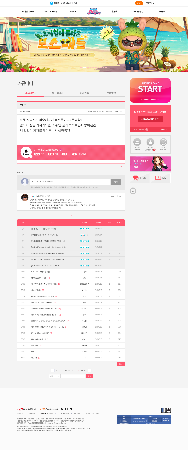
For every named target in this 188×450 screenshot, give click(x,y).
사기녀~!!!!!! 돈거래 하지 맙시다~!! (44, 296)
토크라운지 (30, 93)
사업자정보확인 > (78, 421)
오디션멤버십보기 (149, 149)
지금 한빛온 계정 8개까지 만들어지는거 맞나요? (48, 327)
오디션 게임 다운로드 (150, 99)
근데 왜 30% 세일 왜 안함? (41, 333)
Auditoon (111, 93)
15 (69, 370)
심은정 (84, 351)
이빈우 (84, 272)
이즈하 (27, 111)
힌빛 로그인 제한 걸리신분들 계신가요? (46, 315)
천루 (84, 315)
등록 (116, 182)
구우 (84, 302)
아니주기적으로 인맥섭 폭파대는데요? (45, 284)
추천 (112, 196)
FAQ (161, 178)
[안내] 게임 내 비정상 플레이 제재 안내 (44, 229)
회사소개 (20, 413)
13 (62, 370)
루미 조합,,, (36, 345)
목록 (120, 167)
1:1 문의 (140, 178)
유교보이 (84, 309)
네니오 (84, 339)
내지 (84, 358)
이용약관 (32, 413)
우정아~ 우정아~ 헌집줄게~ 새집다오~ (46, 309)
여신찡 (84, 321)
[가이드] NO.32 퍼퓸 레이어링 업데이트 (44, 235)
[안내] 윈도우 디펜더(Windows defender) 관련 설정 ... (48, 253)
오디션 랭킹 (138, 11)
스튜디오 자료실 (50, 11)
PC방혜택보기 (163, 148)
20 (85, 370)
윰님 (84, 278)
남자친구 (84, 333)
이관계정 (35, 358)
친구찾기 (115, 11)
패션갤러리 (57, 93)
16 (72, 370)
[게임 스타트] (150, 87)
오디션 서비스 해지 (92, 413)
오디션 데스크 (28, 11)
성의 (84, 296)
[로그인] (139, 3)
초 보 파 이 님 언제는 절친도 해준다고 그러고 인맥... (50, 321)
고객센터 (161, 11)
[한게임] (39, 3)
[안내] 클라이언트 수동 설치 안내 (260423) (45, 266)
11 (56, 370)
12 (59, 370)
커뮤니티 (73, 11)
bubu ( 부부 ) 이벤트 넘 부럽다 (41, 272)
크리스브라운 (84, 284)
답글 (120, 196)
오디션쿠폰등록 (137, 148)
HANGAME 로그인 (150, 119)
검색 (89, 376)
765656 (84, 327)
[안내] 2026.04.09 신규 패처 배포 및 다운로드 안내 (48, 241)
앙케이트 (84, 93)
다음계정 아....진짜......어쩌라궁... (43, 302)
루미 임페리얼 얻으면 (39, 339)
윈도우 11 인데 (37, 290)
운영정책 (77, 413)
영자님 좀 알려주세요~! (40, 278)
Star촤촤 (84, 345)
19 (81, 370)
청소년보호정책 (63, 413)
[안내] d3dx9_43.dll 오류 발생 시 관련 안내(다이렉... (48, 259)
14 (66, 370)
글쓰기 (121, 364)
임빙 (32, 351)
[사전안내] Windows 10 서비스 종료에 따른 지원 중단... (49, 247)
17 (75, 370)
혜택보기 (164, 129)
